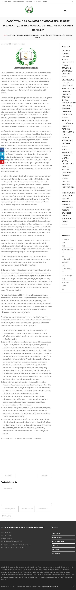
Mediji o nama (65, 241)
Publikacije (67, 269)
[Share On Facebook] (2, 150)
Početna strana (7, 1)
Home (5, 35)
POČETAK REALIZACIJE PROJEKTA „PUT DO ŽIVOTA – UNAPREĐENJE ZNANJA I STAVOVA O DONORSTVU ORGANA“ (68, 162)
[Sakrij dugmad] (1, 166)
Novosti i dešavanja (18, 1)
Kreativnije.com (53, 586)
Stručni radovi (37, 1)
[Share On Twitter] (2, 154)
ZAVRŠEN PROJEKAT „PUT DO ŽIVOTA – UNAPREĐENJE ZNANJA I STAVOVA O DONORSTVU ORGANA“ (68, 62)
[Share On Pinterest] (2, 162)
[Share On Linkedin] (2, 158)
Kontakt (45, 1)
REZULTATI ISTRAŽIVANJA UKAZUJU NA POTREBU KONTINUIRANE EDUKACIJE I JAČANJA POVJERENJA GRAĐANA (68, 132)
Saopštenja (29, 1)
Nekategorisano (67, 251)
